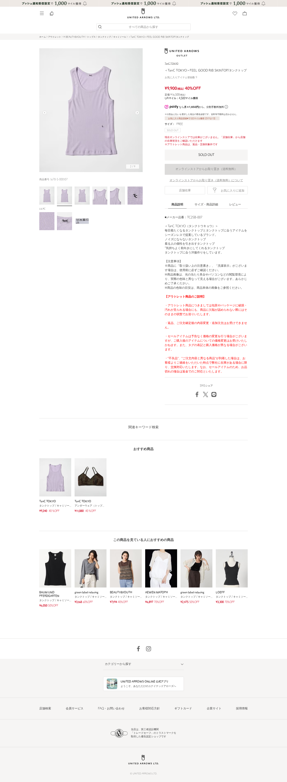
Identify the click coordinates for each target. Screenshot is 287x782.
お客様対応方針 (149, 708)
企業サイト (214, 708)
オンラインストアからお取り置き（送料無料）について (206, 180)
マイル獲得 (188, 98)
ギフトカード (183, 708)
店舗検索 (45, 708)
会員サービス (74, 708)
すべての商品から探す (143, 27)
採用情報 (242, 708)
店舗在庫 (185, 190)
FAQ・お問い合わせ (111, 708)
